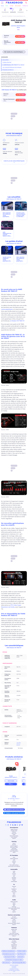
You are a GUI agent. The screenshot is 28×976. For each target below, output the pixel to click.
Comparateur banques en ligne (14, 959)
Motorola (14, 833)
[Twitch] (17, 825)
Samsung (14, 891)
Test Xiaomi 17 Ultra (10, 956)
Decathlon (14, 942)
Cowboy (14, 941)
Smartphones (14, 827)
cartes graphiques (7, 309)
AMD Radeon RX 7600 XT (9, 89)
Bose (14, 903)
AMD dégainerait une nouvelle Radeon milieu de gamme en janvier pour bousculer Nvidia (7, 234)
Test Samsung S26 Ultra (19, 962)
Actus (2, 5)
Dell (14, 860)
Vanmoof (14, 948)
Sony (14, 892)
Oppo (14, 834)
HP (14, 863)
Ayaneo (14, 844)
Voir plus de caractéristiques (14, 161)
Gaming (14, 841)
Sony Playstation (14, 851)
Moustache (14, 944)
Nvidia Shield (14, 849)
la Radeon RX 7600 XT (17, 321)
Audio (14, 899)
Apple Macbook (14, 858)
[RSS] (13, 825)
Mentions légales (14, 965)
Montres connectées (14, 915)
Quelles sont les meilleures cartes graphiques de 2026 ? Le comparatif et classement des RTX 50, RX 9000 (7, 259)
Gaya (14, 943)
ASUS (14, 843)
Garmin (14, 920)
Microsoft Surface (14, 865)
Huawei (14, 832)
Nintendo (14, 848)
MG (14, 876)
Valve (14, 852)
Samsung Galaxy (14, 835)
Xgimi (14, 895)
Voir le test (11, 781)
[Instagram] (8, 825)
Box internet (6, 962)
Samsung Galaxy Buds (14, 908)
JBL (14, 905)
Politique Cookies (14, 969)
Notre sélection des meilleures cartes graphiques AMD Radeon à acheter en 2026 (7, 214)
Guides (11, 5)
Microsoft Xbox (14, 847)
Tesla (14, 880)
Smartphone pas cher (9, 954)
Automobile (14, 869)
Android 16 (20, 956)
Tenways (14, 947)
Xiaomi (14, 838)
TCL (14, 894)
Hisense (14, 886)
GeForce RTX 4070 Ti (11, 777)
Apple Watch (14, 918)
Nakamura (14, 946)
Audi (14, 871)
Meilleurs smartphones (9, 951)
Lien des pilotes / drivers (19, 744)
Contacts (14, 967)
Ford (14, 875)
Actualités (6, 60)
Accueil (4, 16)
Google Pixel (14, 830)
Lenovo (14, 861)
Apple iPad (14, 929)
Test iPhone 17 (21, 954)
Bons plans (18, 5)
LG (14, 887)
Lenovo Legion (14, 846)
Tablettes (14, 927)
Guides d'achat (7, 62)
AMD (25, 16)
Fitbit (14, 919)
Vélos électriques (14, 939)
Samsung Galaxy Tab (14, 934)
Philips (14, 890)
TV (14, 884)
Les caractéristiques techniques (12, 67)
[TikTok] (20, 825)
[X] (6, 825)
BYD (14, 872)
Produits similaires (8, 70)
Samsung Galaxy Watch (14, 923)
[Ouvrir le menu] (2, 2)
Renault (14, 879)
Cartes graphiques (18, 16)
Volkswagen (14, 881)
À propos (14, 966)
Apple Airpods (14, 901)
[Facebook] (10, 825)
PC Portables (14, 855)
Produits (9, 16)
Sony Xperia (14, 837)
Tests (6, 5)
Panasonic (14, 889)
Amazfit (14, 917)
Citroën (14, 873)
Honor (14, 862)
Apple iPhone (14, 829)
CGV (14, 971)
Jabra (14, 904)
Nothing (14, 906)
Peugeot (14, 877)
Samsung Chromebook (14, 866)
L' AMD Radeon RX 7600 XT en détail (13, 65)
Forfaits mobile (21, 951)
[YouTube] (15, 825)
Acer (14, 857)
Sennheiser (14, 909)
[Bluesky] (22, 825)
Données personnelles (14, 970)
